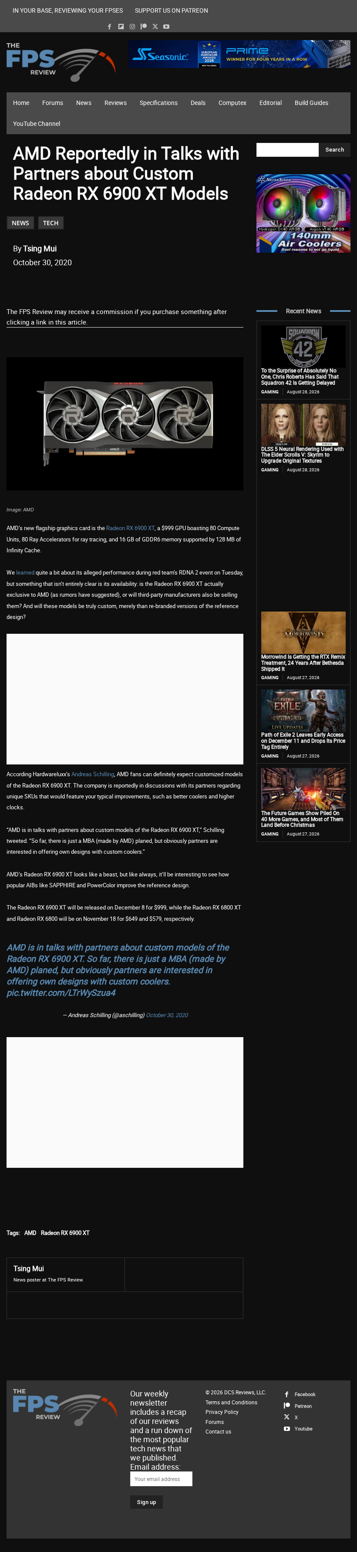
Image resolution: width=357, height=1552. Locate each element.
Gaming (270, 392)
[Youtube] (166, 26)
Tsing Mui (40, 248)
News (20, 223)
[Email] (134, 284)
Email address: (155, 1466)
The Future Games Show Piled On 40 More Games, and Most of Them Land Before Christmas (302, 818)
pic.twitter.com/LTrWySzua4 (61, 992)
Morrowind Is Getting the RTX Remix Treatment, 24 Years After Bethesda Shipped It (303, 662)
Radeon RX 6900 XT (130, 528)
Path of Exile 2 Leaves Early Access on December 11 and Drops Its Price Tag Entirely (303, 740)
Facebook (305, 1394)
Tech (51, 223)
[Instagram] (132, 26)
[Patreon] (143, 26)
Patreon (303, 1406)
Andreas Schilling (92, 774)
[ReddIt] (114, 284)
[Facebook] (109, 26)
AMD (30, 1233)
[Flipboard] (120, 26)
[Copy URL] (154, 284)
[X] (155, 26)
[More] (175, 284)
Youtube (304, 1428)
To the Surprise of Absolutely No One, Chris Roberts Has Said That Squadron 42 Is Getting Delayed (300, 376)
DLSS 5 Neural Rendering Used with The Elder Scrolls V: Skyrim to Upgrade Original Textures (302, 454)
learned (25, 572)
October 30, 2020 (167, 1015)
